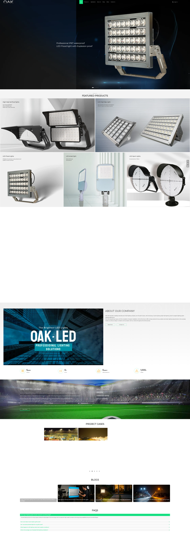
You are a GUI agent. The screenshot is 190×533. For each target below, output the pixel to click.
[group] (76, 493)
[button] (88, 2)
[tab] (133, 389)
